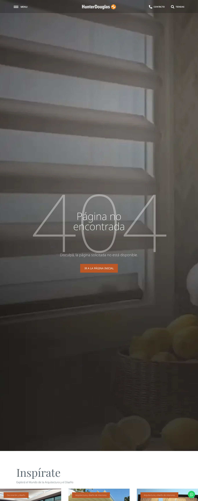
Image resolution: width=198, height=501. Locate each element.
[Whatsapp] (191, 494)
